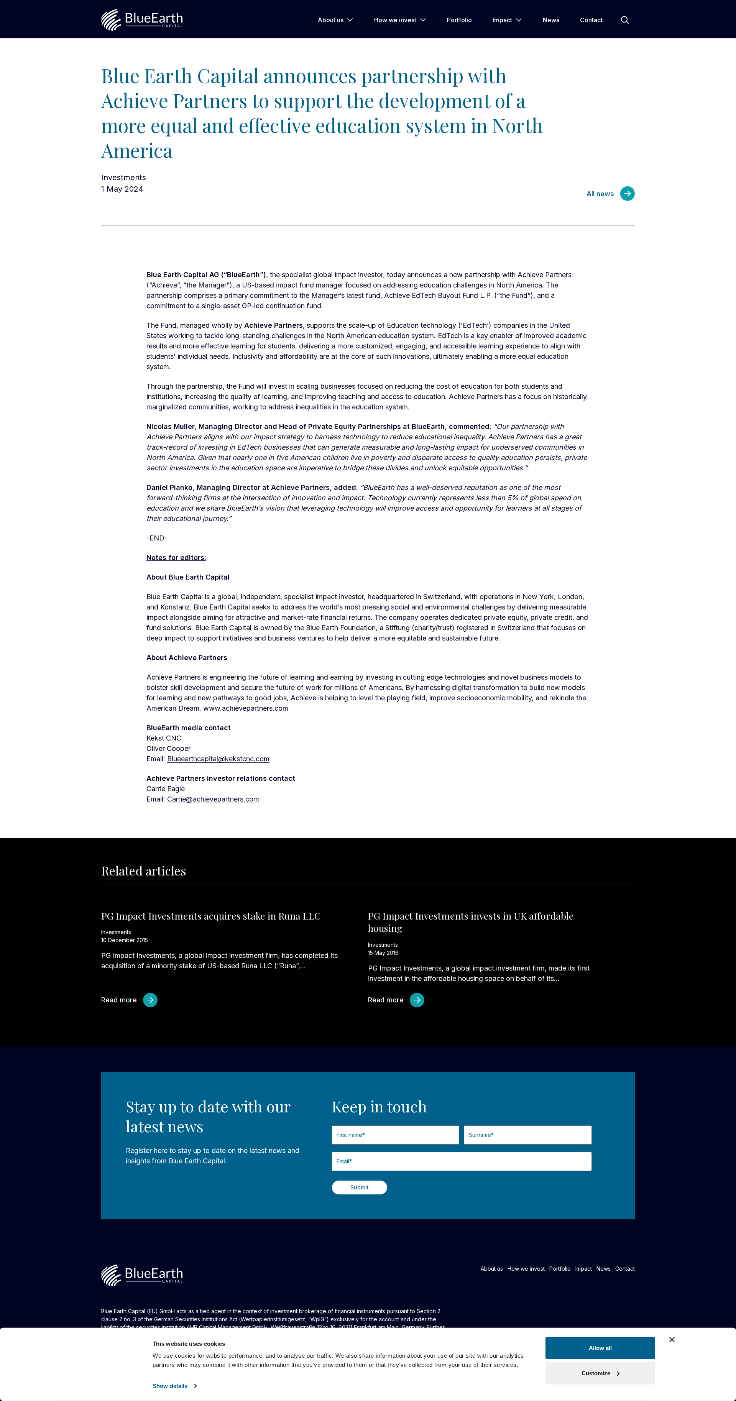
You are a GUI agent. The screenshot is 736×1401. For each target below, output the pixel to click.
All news (600, 194)
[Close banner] (672, 1339)
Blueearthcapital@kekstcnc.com (218, 759)
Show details (170, 1386)
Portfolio (459, 20)
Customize (596, 1373)
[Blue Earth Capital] (141, 20)
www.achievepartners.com (245, 708)
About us (330, 20)
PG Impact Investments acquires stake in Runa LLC (211, 915)
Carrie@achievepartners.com (213, 799)
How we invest (395, 20)
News (551, 20)
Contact (591, 20)
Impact (502, 20)
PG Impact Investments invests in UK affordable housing (471, 922)
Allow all (600, 1348)
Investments (123, 177)
